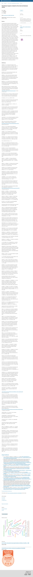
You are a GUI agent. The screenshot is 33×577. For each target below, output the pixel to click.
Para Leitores (3, 497)
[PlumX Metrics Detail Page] (21, 39)
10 (6, 491)
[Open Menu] (2, 1)
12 (8, 491)
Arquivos (5, 3)
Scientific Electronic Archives (7, 0)
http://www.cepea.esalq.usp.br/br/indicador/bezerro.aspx (10, 123)
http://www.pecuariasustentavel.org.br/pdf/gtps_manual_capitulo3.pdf (12, 391)
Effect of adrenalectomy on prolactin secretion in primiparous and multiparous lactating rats (16, 457)
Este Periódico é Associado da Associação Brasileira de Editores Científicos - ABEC (15, 543)
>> (11, 491)
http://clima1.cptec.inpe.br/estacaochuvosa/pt (9, 90)
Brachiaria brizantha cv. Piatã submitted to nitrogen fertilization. (15, 470)
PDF (21, 10)
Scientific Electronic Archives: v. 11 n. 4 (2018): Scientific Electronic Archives (17, 471)
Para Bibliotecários (4, 500)
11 (7, 491)
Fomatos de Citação (23, 22)
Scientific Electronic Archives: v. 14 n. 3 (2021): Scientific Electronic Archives (15, 463)
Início (2, 3)
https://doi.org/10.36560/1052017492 (8, 15)
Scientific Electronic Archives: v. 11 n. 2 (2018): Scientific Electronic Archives (14, 489)
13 (9, 491)
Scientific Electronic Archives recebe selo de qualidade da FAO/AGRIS (13, 548)
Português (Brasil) (4, 508)
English (3, 510)
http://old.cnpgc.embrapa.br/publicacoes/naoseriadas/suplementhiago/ (12, 409)
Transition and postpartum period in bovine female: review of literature (16, 475)
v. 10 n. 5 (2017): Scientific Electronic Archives (13, 3)
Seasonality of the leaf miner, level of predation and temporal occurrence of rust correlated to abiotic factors (16, 488)
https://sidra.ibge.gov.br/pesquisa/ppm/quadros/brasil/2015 (11, 188)
